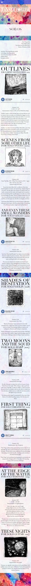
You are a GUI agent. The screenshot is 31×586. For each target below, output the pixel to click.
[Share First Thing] (23, 435)
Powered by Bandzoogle (15, 583)
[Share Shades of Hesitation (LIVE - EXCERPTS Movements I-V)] (23, 311)
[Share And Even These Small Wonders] (23, 242)
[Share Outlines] (23, 99)
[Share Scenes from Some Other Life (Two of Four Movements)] (23, 171)
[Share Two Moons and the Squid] (23, 372)
